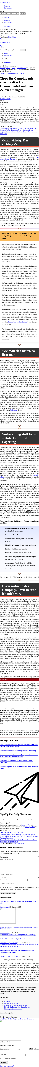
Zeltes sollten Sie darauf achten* (18, 322)
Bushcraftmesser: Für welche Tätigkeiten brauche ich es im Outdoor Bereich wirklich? (19, 756)
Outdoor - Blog (5, 73)
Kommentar (19, 857)
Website (2, 884)
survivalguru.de (5, 2)
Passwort (3, 1055)
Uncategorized (5, 907)
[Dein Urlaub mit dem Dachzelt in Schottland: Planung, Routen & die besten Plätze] (8, 923)
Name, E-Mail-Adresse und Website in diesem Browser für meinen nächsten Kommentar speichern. (19, 888)
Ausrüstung (14, 73)
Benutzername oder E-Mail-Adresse (19, 1049)
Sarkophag (13, 410)
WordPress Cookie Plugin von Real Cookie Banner (17, 1019)
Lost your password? (7, 1066)
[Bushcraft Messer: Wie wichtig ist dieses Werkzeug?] (18, 935)
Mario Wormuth (5, 99)
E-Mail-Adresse (19, 878)
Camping (21, 73)
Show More (12, 37)
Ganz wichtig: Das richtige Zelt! (10, 128)
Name (2, 874)
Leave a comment (18, 843)
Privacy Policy (30, 827)
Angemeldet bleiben (9, 1059)
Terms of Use (25, 825)
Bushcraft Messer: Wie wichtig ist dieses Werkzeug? (18, 751)
